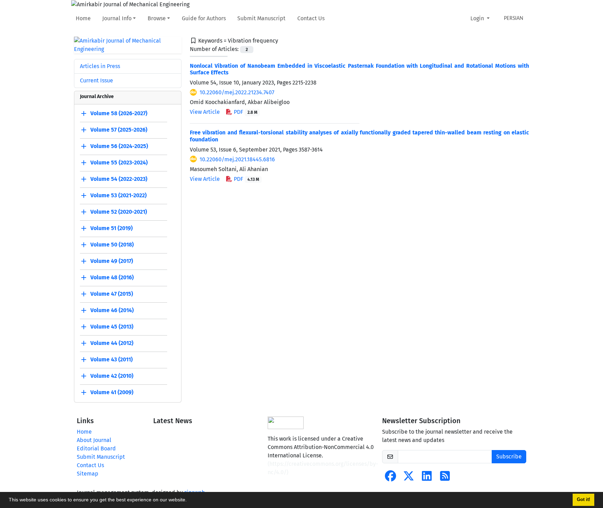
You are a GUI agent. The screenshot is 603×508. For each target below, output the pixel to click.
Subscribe (509, 456)
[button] (189, 501)
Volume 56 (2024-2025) (119, 146)
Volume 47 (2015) (111, 293)
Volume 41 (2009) (111, 392)
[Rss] (445, 478)
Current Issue (96, 80)
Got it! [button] (583, 499)
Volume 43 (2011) (111, 359)
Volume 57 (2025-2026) (118, 129)
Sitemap (87, 473)
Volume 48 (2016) (112, 277)
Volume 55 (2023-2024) (119, 162)
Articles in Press (100, 66)
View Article (205, 112)
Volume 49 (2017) (111, 261)
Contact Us (311, 18)
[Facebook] (390, 478)
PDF (244, 112)
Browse (157, 18)
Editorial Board (96, 448)
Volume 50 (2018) (112, 244)
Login (477, 18)
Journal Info (117, 18)
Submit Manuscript (261, 18)
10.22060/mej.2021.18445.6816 (237, 159)
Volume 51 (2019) (111, 228)
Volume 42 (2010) (111, 376)
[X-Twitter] (408, 478)
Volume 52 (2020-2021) (118, 211)
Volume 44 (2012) (111, 343)
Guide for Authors (204, 18)
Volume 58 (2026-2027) (118, 113)
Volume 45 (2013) (111, 326)
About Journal (94, 440)
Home (83, 18)
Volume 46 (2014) (112, 310)
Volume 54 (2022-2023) (118, 179)
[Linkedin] (426, 478)
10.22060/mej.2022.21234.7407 (237, 92)
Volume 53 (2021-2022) (118, 195)
